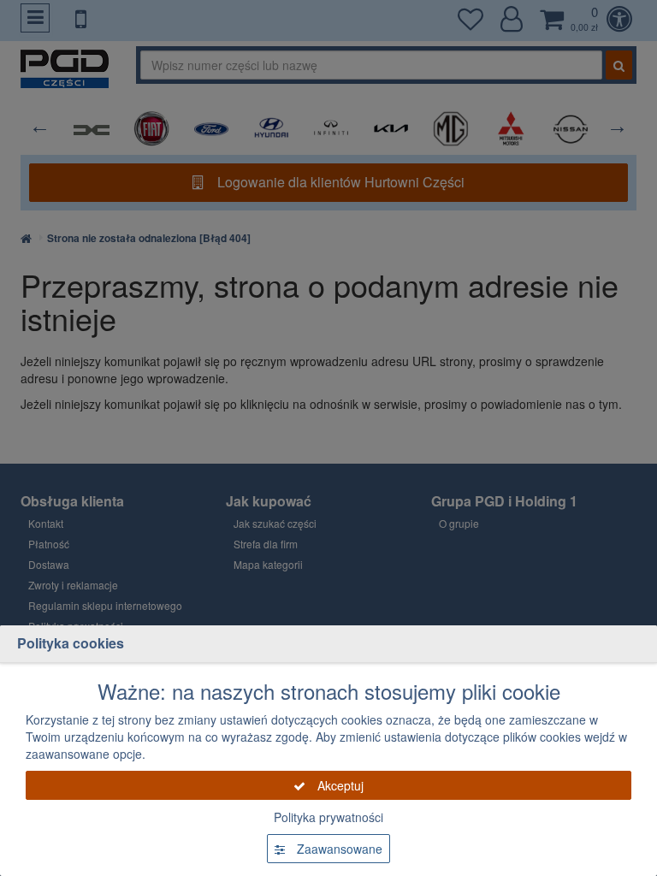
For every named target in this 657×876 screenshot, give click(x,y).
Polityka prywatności (328, 817)
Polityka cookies (70, 643)
